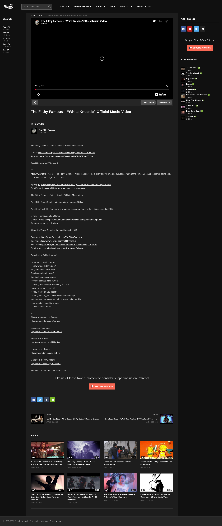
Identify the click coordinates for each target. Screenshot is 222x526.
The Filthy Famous (47, 130)
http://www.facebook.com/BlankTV (46, 332)
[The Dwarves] (183, 69)
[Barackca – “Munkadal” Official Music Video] (120, 450)
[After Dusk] (183, 107)
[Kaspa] (183, 85)
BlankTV (6, 44)
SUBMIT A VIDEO (81, 6)
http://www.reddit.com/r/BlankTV (45, 353)
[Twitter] (196, 29)
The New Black (192, 73)
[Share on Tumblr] (46, 399)
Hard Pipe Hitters (193, 100)
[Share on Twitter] (40, 399)
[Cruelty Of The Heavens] (183, 96)
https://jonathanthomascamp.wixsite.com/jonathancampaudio (75, 220)
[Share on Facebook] (33, 399)
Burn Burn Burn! (193, 111)
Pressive (190, 89)
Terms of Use (56, 521)
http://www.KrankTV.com (42, 174)
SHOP (112, 6)
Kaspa (189, 84)
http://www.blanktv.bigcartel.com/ (46, 363)
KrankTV (6, 38)
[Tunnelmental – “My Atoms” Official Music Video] (156, 450)
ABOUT (99, 6)
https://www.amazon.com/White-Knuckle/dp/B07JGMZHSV (66, 156)
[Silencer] (183, 118)
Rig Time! (190, 79)
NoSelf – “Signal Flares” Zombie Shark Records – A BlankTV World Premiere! (82, 497)
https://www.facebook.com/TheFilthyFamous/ (61, 237)
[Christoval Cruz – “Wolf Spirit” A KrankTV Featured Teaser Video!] (139, 419)
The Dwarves (192, 68)
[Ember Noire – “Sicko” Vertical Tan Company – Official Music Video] (156, 482)
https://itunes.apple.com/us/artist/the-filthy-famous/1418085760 (66, 153)
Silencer (189, 116)
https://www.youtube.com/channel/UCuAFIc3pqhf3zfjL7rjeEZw (68, 245)
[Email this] (52, 399)
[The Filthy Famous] (34, 131)
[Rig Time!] (183, 80)
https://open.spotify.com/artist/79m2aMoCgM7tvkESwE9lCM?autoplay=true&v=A (74, 184)
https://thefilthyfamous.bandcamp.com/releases (63, 188)
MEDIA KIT (125, 6)
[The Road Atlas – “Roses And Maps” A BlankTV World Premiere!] (120, 482)
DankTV (6, 33)
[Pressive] (183, 91)
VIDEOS (63, 6)
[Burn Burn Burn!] (183, 112)
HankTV (6, 50)
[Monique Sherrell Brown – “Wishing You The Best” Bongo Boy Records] (47, 450)
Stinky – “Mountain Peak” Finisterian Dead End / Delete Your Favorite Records (47, 497)
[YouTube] (189, 29)
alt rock (41, 15)
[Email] (202, 29)
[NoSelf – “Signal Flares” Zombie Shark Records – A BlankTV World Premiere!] (83, 482)
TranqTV (6, 27)
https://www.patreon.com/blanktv (45, 321)
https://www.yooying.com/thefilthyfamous (57, 241)
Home (33, 15)
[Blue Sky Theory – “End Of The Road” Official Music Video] (83, 450)
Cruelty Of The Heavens (196, 95)
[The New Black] (183, 74)
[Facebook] (183, 29)
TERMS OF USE (144, 6)
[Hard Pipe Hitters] (183, 101)
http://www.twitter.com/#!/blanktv (45, 342)
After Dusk (191, 106)
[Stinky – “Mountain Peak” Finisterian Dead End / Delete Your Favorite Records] (47, 482)
